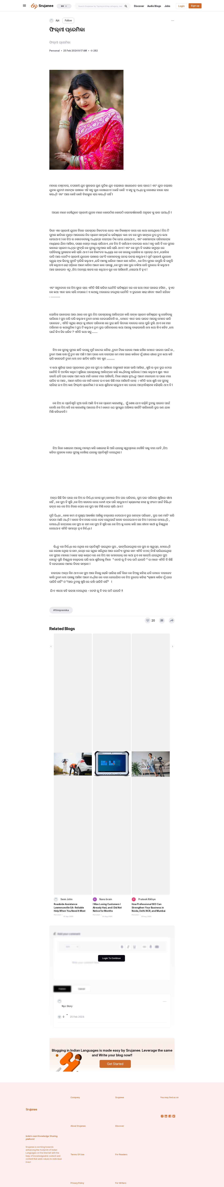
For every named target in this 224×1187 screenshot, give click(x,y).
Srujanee (31, 1109)
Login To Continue (111, 958)
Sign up (195, 5)
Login (181, 6)
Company (75, 1097)
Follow (68, 20)
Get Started (115, 1064)
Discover (139, 6)
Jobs (167, 6)
